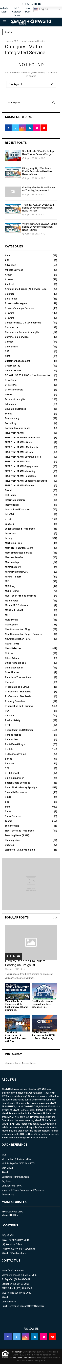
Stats (7, 806)
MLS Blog (10, 586)
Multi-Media (11, 619)
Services (10, 763)
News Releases (13, 648)
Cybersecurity (12, 365)
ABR (7, 260)
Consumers (11, 346)
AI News (9, 279)
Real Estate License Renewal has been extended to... (42, 1004)
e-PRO (8, 394)
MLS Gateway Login (16, 11)
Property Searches (15, 701)
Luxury (8, 538)
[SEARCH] (53, 102)
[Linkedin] (34, 1336)
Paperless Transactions (18, 677)
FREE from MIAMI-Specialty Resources (26, 480)
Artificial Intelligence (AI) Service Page (25, 289)
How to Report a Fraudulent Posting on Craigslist (25, 963)
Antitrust (9, 284)
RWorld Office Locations (14, 1253)
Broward (9, 313)
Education (10, 404)
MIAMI (10, 1235)
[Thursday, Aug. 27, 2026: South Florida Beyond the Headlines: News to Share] (13, 209)
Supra (8, 811)
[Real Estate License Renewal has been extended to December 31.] (44, 991)
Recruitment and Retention (19, 730)
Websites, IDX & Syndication (20, 849)
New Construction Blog (17, 629)
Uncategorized (13, 840)
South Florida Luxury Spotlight (21, 787)
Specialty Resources (16, 792)
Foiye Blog (11, 423)
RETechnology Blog (15, 754)
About (8, 255)
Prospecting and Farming (19, 706)
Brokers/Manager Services (19, 308)
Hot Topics (11, 495)
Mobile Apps (11, 600)
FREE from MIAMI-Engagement (21, 466)
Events (8, 413)
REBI (7, 725)
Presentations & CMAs (17, 687)
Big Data (9, 294)
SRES (8, 797)
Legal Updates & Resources (20, 528)
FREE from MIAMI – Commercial (22, 437)
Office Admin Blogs (15, 663)
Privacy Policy (16, 1358)
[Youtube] (52, 1336)
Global (8, 490)
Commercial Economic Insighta (22, 332)
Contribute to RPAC (12, 1185)
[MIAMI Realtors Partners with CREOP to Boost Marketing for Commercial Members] (44, 1023)
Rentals (9, 749)
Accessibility (8, 1194)
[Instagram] (25, 1336)
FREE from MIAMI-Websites (20, 485)
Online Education (14, 667)
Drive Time (11, 380)
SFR (7, 768)
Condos (9, 341)
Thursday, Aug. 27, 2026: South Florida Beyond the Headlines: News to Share (38, 207)
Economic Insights (15, 399)
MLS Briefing (12, 591)
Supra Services (13, 816)
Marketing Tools (13, 543)
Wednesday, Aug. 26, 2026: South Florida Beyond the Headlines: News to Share (39, 226)
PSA (7, 711)
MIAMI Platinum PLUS (16, 571)
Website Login (4, 10)
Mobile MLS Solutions (16, 605)
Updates (9, 845)
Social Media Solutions (17, 782)
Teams (8, 821)
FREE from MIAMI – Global (19, 442)
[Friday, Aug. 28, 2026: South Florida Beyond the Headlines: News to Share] (13, 172)
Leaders (9, 524)
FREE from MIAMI (14, 433)
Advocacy (10, 265)
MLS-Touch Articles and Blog (20, 595)
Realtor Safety (12, 720)
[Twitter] (17, 1336)
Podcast (9, 682)
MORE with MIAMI (14, 610)
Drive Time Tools (14, 389)
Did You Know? (13, 370)
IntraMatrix (11, 514)
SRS (7, 801)
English (43, 9)
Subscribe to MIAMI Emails (15, 1176)
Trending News (13, 835)
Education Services (15, 409)
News (8, 643)
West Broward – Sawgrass (21, 1248)
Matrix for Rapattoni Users (19, 548)
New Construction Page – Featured (23, 634)
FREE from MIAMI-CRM (17, 461)
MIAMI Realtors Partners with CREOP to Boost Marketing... (43, 1035)
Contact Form (9, 1301)
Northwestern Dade (19, 1240)
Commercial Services (17, 337)
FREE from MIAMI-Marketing (20, 471)
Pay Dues (28, 10)
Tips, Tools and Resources (19, 830)
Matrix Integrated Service (18, 552)
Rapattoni (10, 715)
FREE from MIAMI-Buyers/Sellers (23, 456)
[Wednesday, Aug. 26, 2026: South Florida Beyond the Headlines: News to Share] (13, 228)
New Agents (11, 624)
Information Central (15, 500)
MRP (7, 615)
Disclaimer (16, 1352)
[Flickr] (43, 1336)
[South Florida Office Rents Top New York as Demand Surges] (13, 155)
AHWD (8, 274)
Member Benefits (14, 557)
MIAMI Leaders (13, 567)
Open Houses (12, 672)
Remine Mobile (13, 734)
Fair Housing (12, 418)
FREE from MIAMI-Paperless (20, 476)
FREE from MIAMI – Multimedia (21, 447)
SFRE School (12, 773)
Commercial (12, 327)
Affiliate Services (14, 270)
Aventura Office (13, 1244)
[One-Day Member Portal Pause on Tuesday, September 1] (13, 192)
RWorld (5, 1172)
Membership (12, 562)
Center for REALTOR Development (23, 322)
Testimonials (12, 825)
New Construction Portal (18, 639)
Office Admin (12, 658)
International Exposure (17, 509)
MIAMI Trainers (13, 576)
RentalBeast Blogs (15, 744)
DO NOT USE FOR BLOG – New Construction (28, 375)
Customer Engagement (17, 361)
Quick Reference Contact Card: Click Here (23, 1306)
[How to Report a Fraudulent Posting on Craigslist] (31, 942)
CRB (7, 351)
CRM (7, 356)
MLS (7, 581)
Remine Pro (11, 739)
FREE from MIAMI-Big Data (19, 452)
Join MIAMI (7, 1168)
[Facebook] (8, 1336)
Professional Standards (18, 691)
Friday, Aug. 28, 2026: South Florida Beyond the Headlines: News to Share (37, 171)
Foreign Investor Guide (17, 428)
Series (8, 758)
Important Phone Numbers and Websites (23, 1190)
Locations (10, 533)
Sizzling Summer (14, 778)
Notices (9, 653)
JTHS (8, 519)
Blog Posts (11, 298)
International (12, 504)
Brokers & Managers (16, 303)
